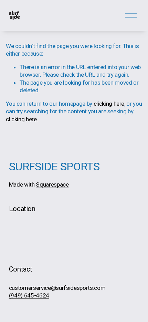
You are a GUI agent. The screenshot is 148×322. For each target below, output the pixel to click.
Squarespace (52, 184)
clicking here (109, 103)
